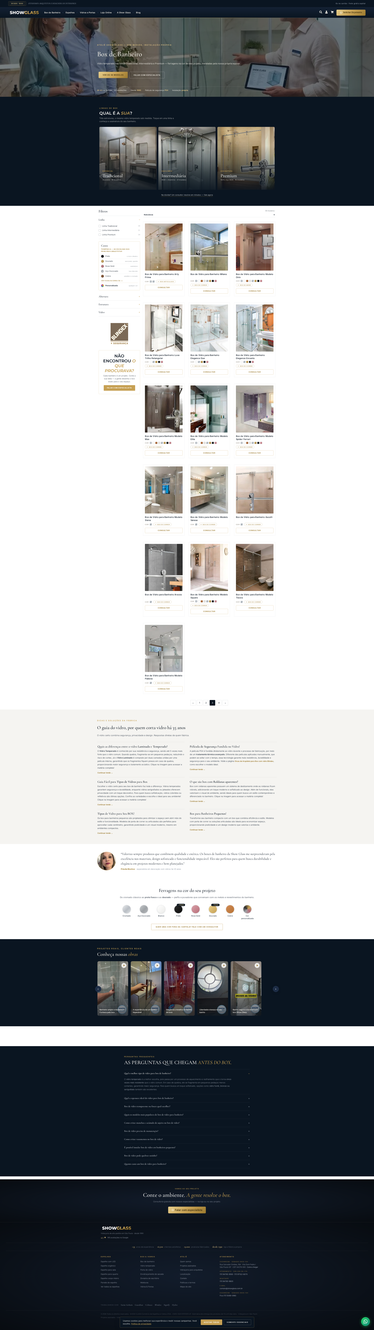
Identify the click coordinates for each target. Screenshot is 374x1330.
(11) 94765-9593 (226, 1274)
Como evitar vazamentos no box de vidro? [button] (187, 1139)
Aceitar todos (211, 1322)
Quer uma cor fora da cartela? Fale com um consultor (187, 927)
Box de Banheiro (52, 12)
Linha (102, 219)
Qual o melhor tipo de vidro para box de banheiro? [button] (187, 1073)
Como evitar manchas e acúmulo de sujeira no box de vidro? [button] (187, 1122)
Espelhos (70, 12)
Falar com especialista (119, 388)
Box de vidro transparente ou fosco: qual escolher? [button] (187, 1106)
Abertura (103, 296)
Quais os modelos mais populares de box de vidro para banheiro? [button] (187, 1114)
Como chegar (252, 1267)
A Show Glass (124, 12)
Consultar (164, 287)
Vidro (102, 312)
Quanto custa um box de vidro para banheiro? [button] (187, 1164)
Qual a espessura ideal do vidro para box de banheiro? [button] (187, 1098)
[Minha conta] (326, 12)
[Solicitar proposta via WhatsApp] (365, 1321)
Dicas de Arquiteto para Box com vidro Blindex (254, 761)
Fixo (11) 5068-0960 (228, 1295)
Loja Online (106, 12)
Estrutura (104, 304)
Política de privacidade (141, 1324)
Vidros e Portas (87, 12)
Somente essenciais (237, 1322)
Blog (138, 12)
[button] (112, 988)
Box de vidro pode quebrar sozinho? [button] (187, 1155)
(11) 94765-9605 (226, 1281)
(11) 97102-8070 (241, 1274)
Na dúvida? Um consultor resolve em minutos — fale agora (187, 195)
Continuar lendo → (105, 773)
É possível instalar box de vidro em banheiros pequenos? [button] (187, 1147)
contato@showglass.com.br (231, 1288)
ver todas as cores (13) (110, 281)
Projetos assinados (108, 1317)
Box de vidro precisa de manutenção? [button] (187, 1131)
